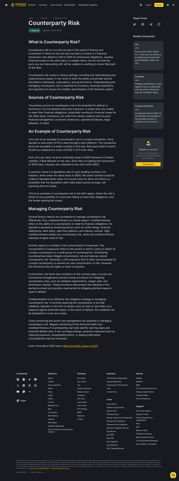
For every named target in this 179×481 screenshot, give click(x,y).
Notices (51, 419)
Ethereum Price (113, 414)
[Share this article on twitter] (134, 24)
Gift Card (81, 399)
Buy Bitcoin (111, 431)
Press (50, 392)
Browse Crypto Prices (115, 407)
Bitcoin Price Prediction (116, 421)
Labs (109, 388)
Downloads (52, 422)
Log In (148, 5)
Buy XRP (110, 438)
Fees (138, 423)
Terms (50, 399)
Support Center (142, 414)
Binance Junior (83, 392)
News (50, 388)
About (50, 378)
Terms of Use (34, 468)
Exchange (81, 378)
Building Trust (53, 405)
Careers (51, 382)
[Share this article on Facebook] (142, 24)
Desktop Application (56, 426)
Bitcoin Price (112, 411)
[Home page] (18, 5)
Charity (80, 419)
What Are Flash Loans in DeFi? (80, 345)
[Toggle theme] (173, 4)
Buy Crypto (81, 382)
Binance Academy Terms (60, 468)
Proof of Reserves (143, 399)
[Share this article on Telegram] (150, 24)
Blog (50, 409)
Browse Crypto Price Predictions (119, 418)
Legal (50, 395)
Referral (139, 382)
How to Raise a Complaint (146, 444)
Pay (78, 385)
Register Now (148, 164)
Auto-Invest (82, 405)
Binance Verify (141, 430)
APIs (138, 427)
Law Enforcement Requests (147, 441)
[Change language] (168, 5)
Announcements (54, 385)
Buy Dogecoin (112, 442)
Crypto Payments (84, 388)
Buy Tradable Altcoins (115, 448)
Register (159, 5)
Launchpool (82, 402)
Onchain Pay (112, 392)
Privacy (51, 402)
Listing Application (114, 382)
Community (52, 412)
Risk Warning (53, 416)
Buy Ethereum (112, 445)
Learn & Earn (112, 404)
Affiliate (139, 378)
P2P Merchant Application (117, 378)
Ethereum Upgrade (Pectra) (118, 428)
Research (81, 416)
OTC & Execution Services (146, 388)
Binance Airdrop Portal (145, 437)
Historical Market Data (145, 392)
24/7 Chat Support (143, 411)
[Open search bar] (140, 5)
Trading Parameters (144, 434)
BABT (79, 412)
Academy (81, 395)
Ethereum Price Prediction (117, 424)
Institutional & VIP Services (117, 385)
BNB (138, 385)
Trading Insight (142, 395)
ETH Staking (82, 409)
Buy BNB (110, 435)
